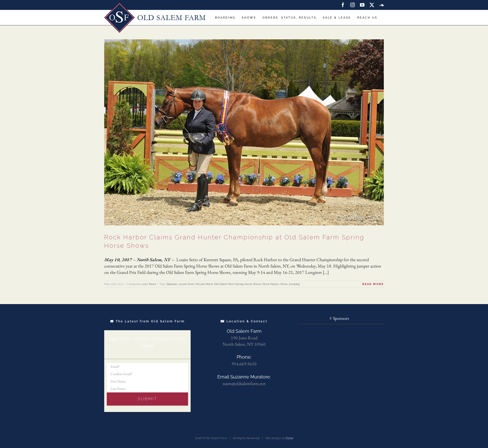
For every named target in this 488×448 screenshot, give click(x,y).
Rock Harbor (271, 284)
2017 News (149, 284)
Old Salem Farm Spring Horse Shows (238, 284)
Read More (373, 284)
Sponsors (341, 318)
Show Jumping (290, 284)
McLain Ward (204, 284)
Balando (172, 284)
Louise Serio (186, 284)
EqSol (289, 438)
